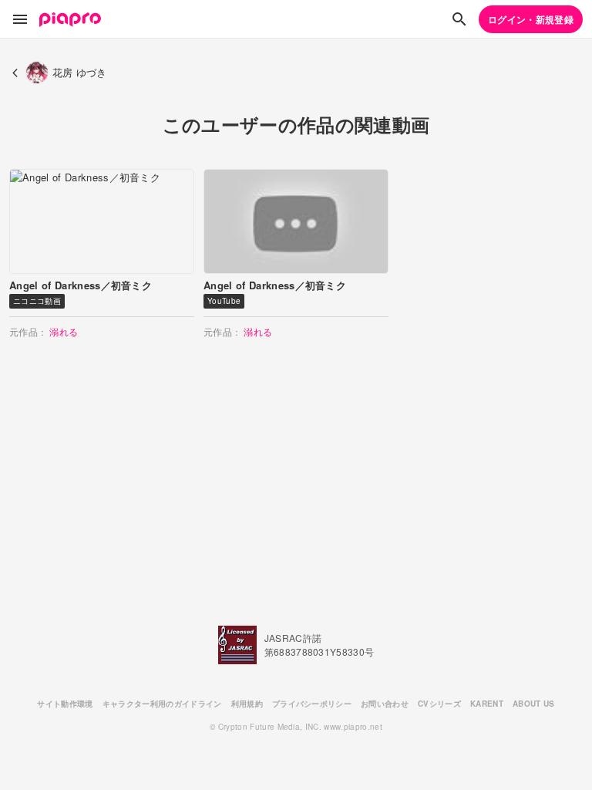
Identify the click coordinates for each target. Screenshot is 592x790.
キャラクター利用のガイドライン (162, 703)
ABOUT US (534, 703)
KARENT (486, 703)
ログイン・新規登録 (531, 19)
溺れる (63, 331)
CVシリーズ (439, 703)
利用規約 (247, 703)
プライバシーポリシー (312, 703)
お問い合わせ (385, 703)
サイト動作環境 (64, 703)
